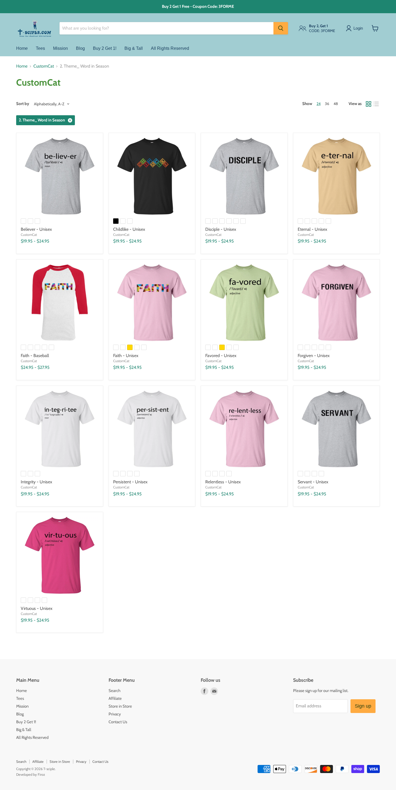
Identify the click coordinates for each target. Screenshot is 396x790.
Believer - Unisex (36, 229)
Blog (80, 48)
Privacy (115, 714)
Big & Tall (133, 48)
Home (22, 48)
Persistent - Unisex (130, 481)
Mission (60, 48)
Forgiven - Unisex (314, 355)
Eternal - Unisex (312, 229)
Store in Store (120, 706)
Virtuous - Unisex (37, 608)
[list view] (376, 104)
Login (358, 28)
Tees (40, 48)
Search (114, 690)
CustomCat (43, 66)
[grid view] (368, 104)
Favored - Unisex (221, 355)
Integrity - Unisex (36, 481)
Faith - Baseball (35, 355)
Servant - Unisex (313, 481)
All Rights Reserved (170, 48)
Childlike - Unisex (129, 229)
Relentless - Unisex (223, 481)
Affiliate (115, 698)
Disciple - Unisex (220, 229)
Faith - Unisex (125, 355)
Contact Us (118, 721)
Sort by (22, 104)
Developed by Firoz (30, 774)
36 (327, 103)
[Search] (280, 28)
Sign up (363, 706)
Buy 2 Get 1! (104, 48)
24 (319, 103)
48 (336, 103)
